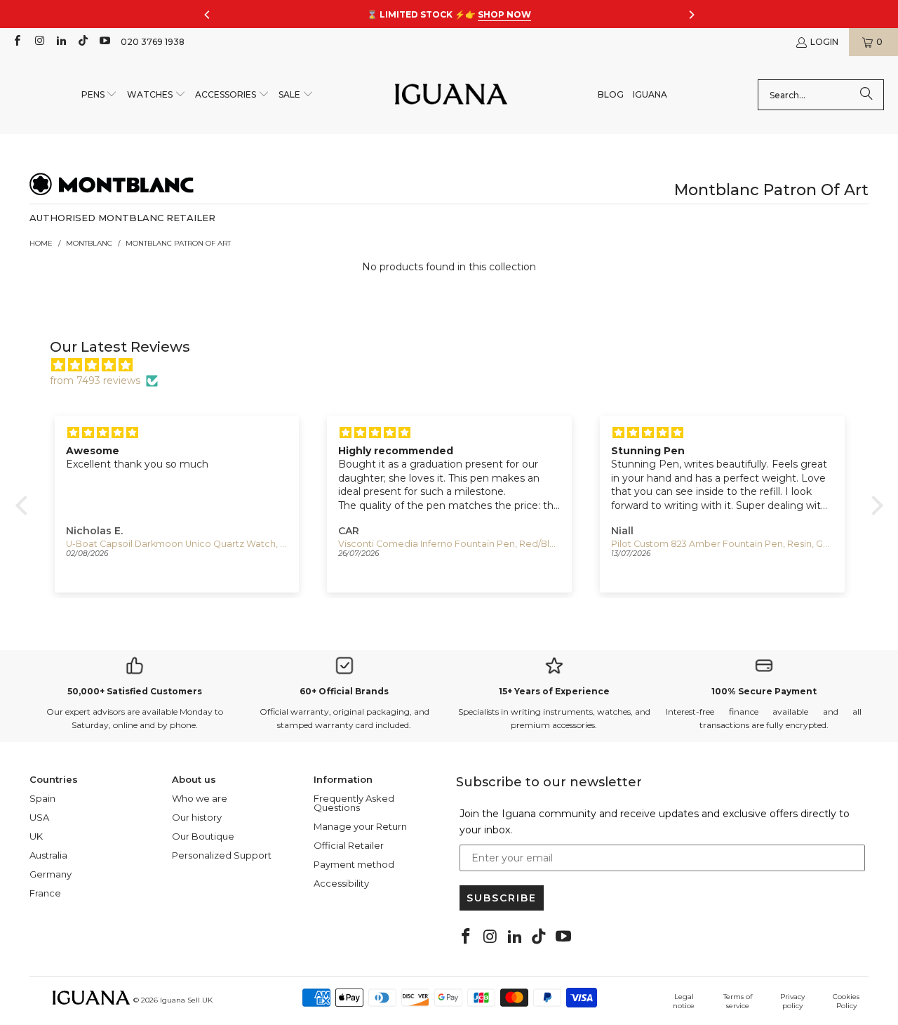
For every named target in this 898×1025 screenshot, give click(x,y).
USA (39, 817)
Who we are (199, 798)
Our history (197, 817)
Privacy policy (792, 1001)
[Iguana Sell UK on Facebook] (16, 42)
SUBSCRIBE (502, 898)
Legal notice (684, 1001)
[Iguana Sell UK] (451, 95)
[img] (456, 365)
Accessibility (341, 883)
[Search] (866, 94)
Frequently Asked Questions (354, 803)
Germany (50, 874)
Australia (48, 855)
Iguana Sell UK (186, 1000)
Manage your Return (360, 826)
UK (36, 836)
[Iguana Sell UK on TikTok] (82, 42)
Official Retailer (349, 845)
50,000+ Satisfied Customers (134, 691)
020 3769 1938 (153, 42)
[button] (99, 95)
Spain (42, 798)
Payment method (354, 864)
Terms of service (737, 1001)
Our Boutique (203, 836)
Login (824, 42)
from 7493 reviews (95, 380)
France (45, 893)
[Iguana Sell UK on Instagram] (38, 42)
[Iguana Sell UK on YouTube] (104, 42)
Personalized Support (222, 855)
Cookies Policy (846, 1001)
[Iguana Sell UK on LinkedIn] (61, 42)
